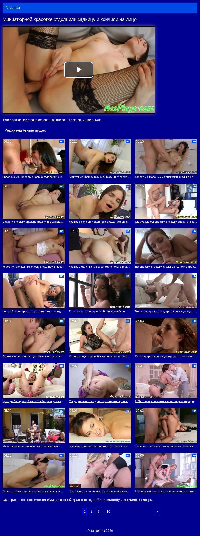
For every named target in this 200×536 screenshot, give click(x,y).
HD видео (58, 119)
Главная (12, 7)
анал (46, 119)
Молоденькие (92, 119)
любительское (31, 119)
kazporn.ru (97, 530)
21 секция (74, 119)
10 (108, 511)
